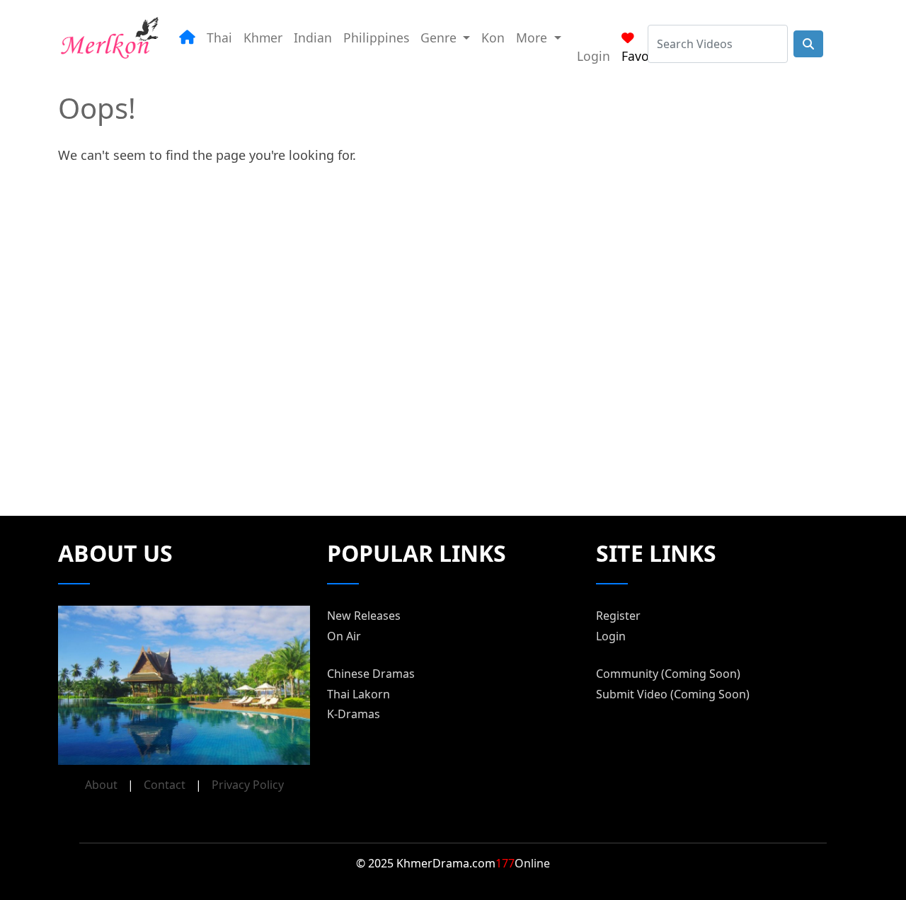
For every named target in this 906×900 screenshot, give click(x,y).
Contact (164, 784)
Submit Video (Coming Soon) (673, 694)
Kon (493, 37)
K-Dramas (353, 714)
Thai (219, 37)
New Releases (364, 615)
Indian (313, 37)
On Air (344, 636)
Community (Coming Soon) (668, 673)
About (101, 784)
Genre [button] (440, 37)
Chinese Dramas (371, 673)
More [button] (533, 37)
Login (593, 55)
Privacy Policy (248, 784)
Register (618, 615)
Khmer (262, 37)
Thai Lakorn (358, 694)
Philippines (376, 37)
